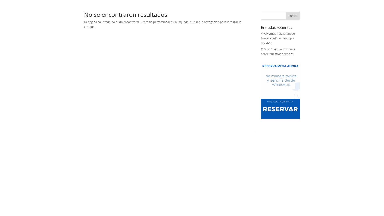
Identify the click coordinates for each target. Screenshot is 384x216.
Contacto (222, 11)
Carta (176, 11)
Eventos (194, 11)
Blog (208, 11)
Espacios (161, 11)
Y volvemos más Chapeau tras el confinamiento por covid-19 (278, 38)
